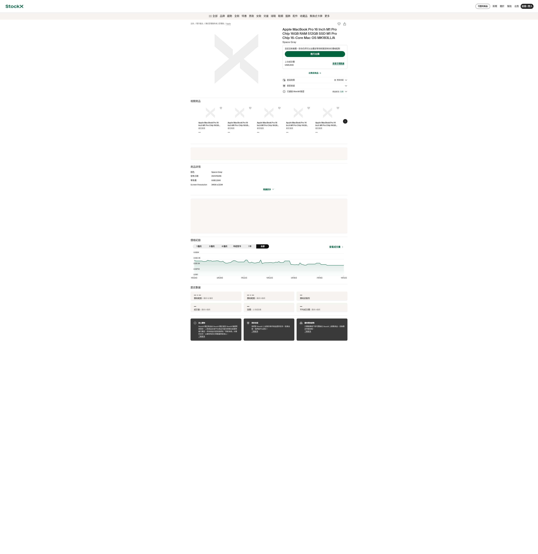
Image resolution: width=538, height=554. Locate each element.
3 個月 (212, 246)
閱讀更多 (267, 189)
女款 (258, 16)
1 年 (249, 246)
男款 (251, 16)
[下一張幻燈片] (345, 121)
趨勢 (229, 16)
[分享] (344, 24)
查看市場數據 (338, 63)
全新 (236, 16)
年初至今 (237, 246)
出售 (516, 6)
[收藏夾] (339, 24)
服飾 (287, 16)
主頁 (192, 24)
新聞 (495, 6)
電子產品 (199, 24)
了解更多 (218, 336)
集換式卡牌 (316, 16)
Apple (228, 24)
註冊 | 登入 (527, 6)
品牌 (222, 16)
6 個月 (224, 246)
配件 (295, 16)
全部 (215, 16)
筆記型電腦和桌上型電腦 (214, 24)
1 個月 (199, 246)
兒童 (266, 16)
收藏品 (304, 16)
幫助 (509, 6)
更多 (327, 16)
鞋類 (280, 16)
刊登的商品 (483, 6)
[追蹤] (221, 108)
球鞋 (273, 16)
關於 (502, 7)
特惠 (244, 16)
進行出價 (314, 54)
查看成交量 (334, 246)
